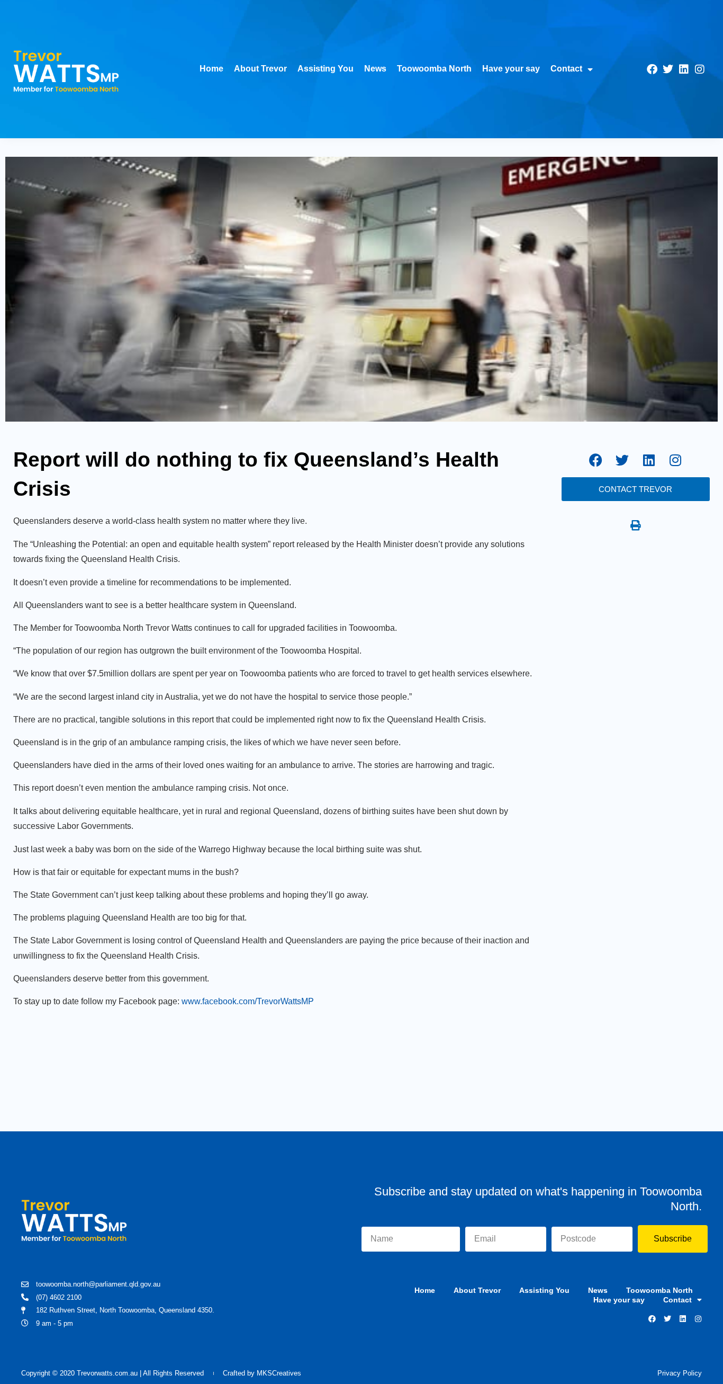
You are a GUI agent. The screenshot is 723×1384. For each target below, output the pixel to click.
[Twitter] (668, 69)
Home (211, 68)
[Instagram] (699, 69)
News (375, 68)
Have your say (511, 68)
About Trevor (260, 68)
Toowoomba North (434, 68)
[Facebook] (652, 69)
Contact (566, 68)
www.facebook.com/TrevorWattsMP (248, 1001)
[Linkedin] (684, 69)
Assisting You (325, 68)
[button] (635, 525)
